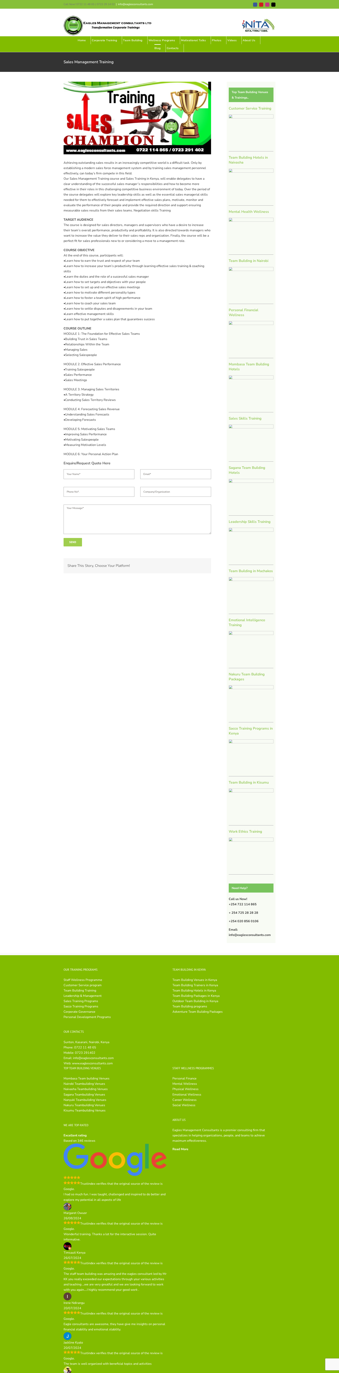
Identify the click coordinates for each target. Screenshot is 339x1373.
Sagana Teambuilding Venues (84, 1094)
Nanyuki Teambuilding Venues (85, 1100)
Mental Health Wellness (249, 211)
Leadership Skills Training (250, 521)
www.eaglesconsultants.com (92, 1063)
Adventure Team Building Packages (197, 1012)
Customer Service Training (250, 108)
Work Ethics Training (245, 831)
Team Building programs (189, 1006)
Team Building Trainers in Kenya (195, 985)
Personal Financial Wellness (243, 312)
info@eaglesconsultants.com (135, 4)
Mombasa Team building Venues (86, 1078)
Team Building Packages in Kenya (196, 996)
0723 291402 (85, 1053)
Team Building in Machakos (251, 571)
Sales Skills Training (245, 418)
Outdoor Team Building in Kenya (195, 1001)
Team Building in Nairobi (248, 260)
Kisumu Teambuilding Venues (85, 1110)
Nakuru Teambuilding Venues (84, 1105)
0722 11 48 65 (85, 1047)
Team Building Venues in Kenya (194, 980)
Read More (180, 1149)
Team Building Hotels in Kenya (194, 990)
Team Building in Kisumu (249, 782)
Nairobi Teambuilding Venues (84, 1084)
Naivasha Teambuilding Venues (86, 1089)
